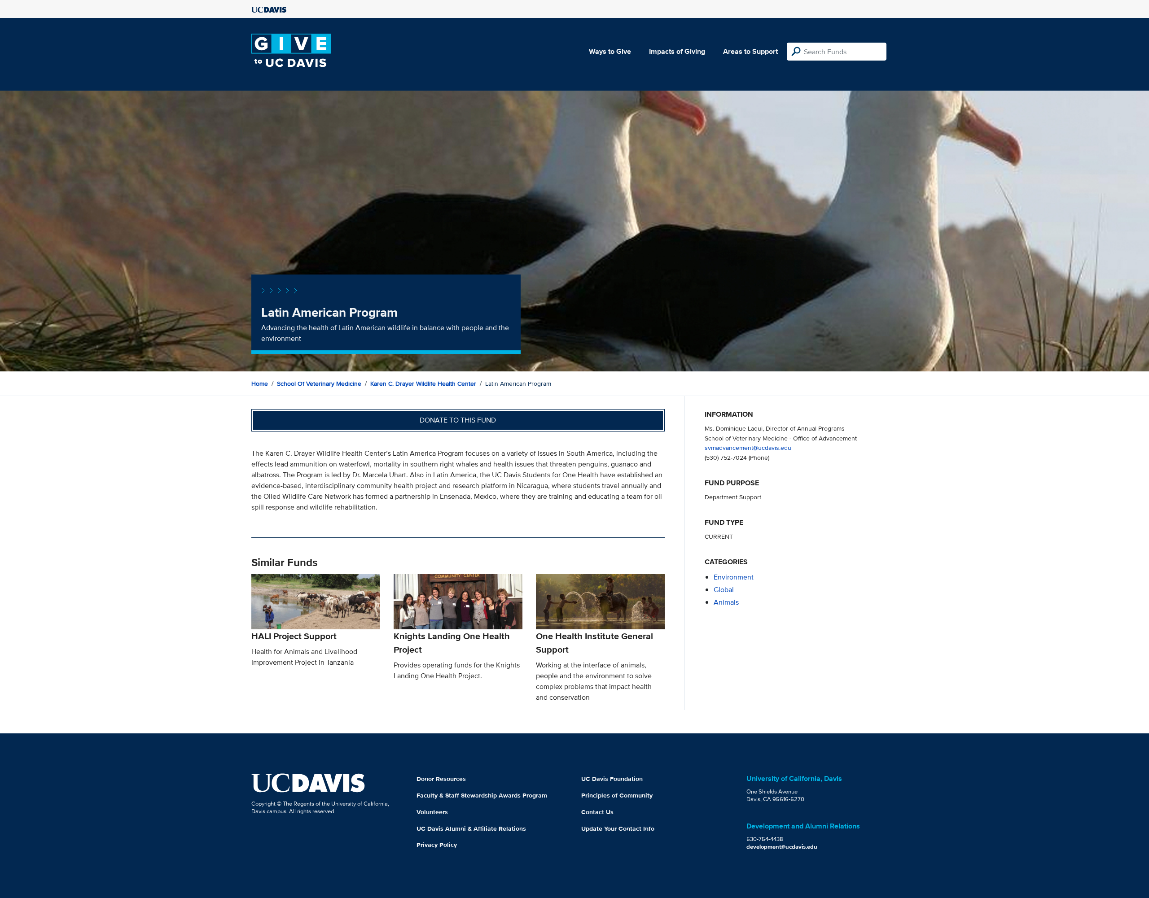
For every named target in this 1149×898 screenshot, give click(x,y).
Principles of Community (617, 795)
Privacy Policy (437, 844)
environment (734, 577)
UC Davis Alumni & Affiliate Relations (471, 828)
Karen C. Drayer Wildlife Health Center (423, 383)
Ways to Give (610, 51)
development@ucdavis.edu (781, 846)
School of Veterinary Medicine (319, 383)
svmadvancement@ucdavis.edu (748, 447)
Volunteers (432, 811)
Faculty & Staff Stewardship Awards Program (482, 795)
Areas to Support (750, 51)
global (724, 589)
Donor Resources (441, 778)
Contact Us (597, 811)
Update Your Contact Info (617, 828)
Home (259, 383)
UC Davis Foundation (612, 778)
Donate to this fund (458, 420)
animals (726, 602)
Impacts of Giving (677, 51)
